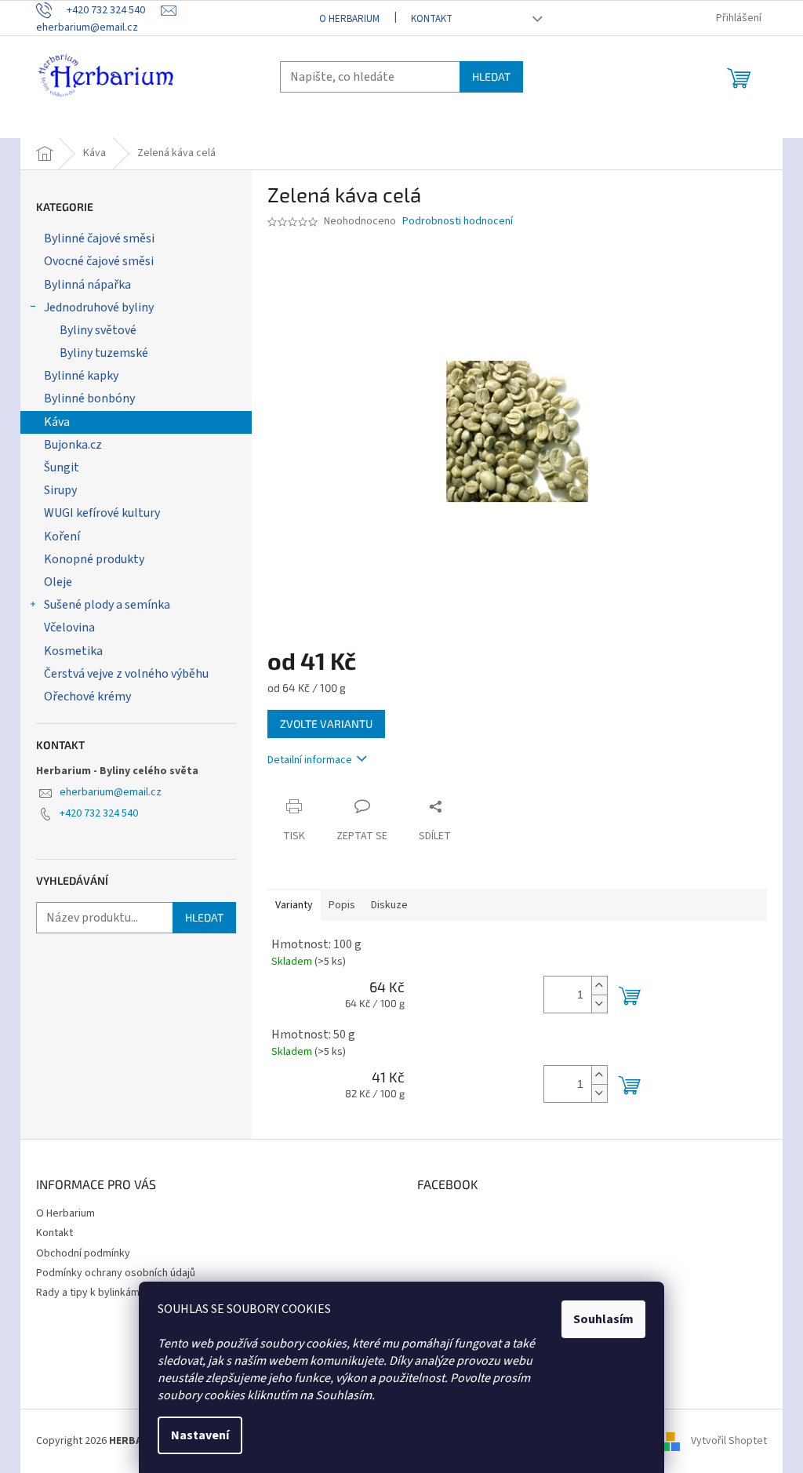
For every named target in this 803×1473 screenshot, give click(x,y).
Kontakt (431, 19)
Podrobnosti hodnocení (457, 221)
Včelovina (69, 627)
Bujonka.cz (73, 444)
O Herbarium (349, 19)
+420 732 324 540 (99, 813)
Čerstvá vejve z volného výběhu (126, 673)
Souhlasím (603, 1319)
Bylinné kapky (81, 375)
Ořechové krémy (87, 696)
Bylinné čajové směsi (99, 238)
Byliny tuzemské (104, 353)
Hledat (491, 76)
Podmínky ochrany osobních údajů (115, 1273)
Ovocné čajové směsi (99, 261)
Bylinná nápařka (87, 284)
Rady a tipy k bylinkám (88, 1292)
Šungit (61, 467)
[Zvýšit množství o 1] (599, 986)
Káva (57, 422)
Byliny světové (98, 330)
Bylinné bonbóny (89, 398)
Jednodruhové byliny (99, 307)
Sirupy (60, 490)
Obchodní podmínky (83, 1253)
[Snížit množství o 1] (599, 1004)
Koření (62, 536)
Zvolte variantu (326, 723)
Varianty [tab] (294, 905)
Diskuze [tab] (389, 905)
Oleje (58, 582)
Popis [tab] (342, 905)
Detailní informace (309, 760)
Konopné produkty (94, 559)
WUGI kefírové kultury (102, 513)
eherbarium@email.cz (111, 792)
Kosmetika (73, 651)
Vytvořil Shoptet (729, 1441)
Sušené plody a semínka (107, 604)
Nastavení (200, 1435)
